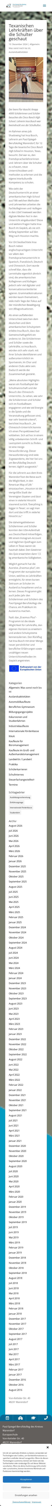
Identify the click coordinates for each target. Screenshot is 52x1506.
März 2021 (14, 1135)
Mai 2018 (13, 1293)
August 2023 (15, 1003)
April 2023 (14, 1018)
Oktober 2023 (16, 993)
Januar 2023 (15, 1034)
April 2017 (14, 1359)
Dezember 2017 (17, 1318)
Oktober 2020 (16, 1156)
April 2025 (14, 907)
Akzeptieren (26, 1479)
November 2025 (17, 871)
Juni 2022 (14, 1064)
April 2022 (14, 1074)
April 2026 (14, 846)
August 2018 (15, 1278)
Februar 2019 (16, 1247)
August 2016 (15, 1390)
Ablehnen (26, 1487)
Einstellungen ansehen (26, 1495)
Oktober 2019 (16, 1217)
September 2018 (18, 1273)
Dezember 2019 (17, 1206)
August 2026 (15, 825)
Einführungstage (16, 802)
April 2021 (14, 1130)
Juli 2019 (13, 1227)
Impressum (36, 1502)
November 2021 (17, 1100)
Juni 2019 (14, 1232)
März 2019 (14, 1242)
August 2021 (15, 1115)
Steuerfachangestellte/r (22, 779)
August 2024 (15, 947)
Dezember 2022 (17, 1039)
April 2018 (14, 1298)
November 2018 (17, 1262)
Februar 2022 (16, 1084)
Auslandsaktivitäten (18, 52)
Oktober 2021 (16, 1105)
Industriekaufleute (19, 726)
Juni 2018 (14, 1288)
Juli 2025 (13, 891)
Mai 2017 (13, 1354)
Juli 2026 (13, 830)
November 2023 (17, 988)
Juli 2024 (13, 952)
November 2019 (17, 1212)
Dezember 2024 (17, 927)
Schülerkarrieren (18, 769)
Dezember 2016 (17, 1379)
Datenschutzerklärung (21, 1502)
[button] (47, 1447)
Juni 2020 (14, 1176)
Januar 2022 (15, 1090)
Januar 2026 (15, 861)
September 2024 (18, 942)
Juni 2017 (14, 1349)
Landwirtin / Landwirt (20, 759)
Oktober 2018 (16, 1268)
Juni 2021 (14, 1125)
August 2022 (15, 1059)
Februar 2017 (16, 1369)
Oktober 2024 (16, 937)
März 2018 (14, 1303)
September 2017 (18, 1333)
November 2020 (17, 1151)
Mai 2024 (13, 963)
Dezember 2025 (17, 866)
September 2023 (18, 998)
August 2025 (15, 886)
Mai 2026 (13, 841)
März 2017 (14, 1364)
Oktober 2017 (16, 1328)
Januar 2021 (15, 1140)
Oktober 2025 (16, 876)
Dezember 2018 (17, 1257)
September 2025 (18, 881)
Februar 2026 (16, 856)
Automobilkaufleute (19, 701)
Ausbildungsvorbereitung (20, 797)
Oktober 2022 (16, 1049)
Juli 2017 (13, 1344)
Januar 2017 (15, 1374)
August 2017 (15, 1339)
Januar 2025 (15, 922)
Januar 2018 (15, 1313)
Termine (13, 784)
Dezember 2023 (17, 983)
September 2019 (18, 1222)
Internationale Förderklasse (24, 731)
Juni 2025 (14, 896)
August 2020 (15, 1166)
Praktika (13, 764)
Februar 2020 (16, 1196)
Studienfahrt (15, 812)
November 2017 (17, 1323)
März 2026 (14, 851)
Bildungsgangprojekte (21, 712)
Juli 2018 (13, 1283)
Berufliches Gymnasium (22, 706)
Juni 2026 (14, 835)
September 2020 (18, 1161)
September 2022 (18, 1054)
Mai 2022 (13, 1069)
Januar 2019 (15, 1252)
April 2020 (14, 1186)
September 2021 (18, 1110)
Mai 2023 (13, 1013)
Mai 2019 (13, 1237)
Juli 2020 (13, 1171)
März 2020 (14, 1191)
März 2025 (14, 912)
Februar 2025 (16, 917)
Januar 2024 (15, 978)
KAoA (12, 736)
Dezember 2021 (17, 1095)
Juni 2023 (14, 1008)
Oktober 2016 (16, 1384)
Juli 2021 (13, 1120)
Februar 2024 (16, 973)
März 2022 (14, 1079)
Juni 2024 (14, 957)
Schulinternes (16, 774)
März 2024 (14, 968)
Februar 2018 (16, 1308)
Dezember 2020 (17, 1146)
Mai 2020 (13, 1181)
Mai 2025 (13, 902)
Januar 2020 (15, 1201)
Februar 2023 (16, 1029)
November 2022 (17, 1044)
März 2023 (14, 1024)
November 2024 (17, 932)
